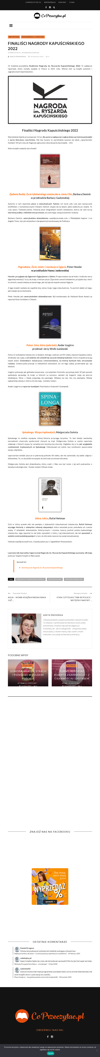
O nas (72, 2)
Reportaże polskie (54, 579)
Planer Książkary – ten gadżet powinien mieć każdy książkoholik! (36, 977)
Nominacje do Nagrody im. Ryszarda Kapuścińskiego (42, 567)
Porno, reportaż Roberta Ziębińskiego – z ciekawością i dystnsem (72, 675)
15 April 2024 (52, 964)
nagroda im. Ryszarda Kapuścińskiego (30, 579)
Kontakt (62, 2)
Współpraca (50, 2)
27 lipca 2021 (26, 686)
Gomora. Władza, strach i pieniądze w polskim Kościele (28, 675)
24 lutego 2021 (70, 686)
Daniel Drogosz (27, 948)
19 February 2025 (74, 954)
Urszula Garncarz (28, 683)
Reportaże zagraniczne (73, 579)
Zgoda (50, 1053)
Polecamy (27, 666)
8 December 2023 (65, 977)
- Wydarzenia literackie (30, 53)
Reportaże (14, 37)
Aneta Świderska (18, 56)
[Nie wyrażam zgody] (97, 1050)
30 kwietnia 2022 (37, 56)
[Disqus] (50, 731)
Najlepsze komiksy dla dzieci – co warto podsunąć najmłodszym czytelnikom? (40, 954)
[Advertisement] (28, 923)
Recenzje (71, 666)
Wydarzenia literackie (33, 37)
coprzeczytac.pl (33, 2)
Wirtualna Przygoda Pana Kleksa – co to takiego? (30, 964)
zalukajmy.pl (25, 958)
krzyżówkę (41, 951)
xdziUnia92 (25, 968)
